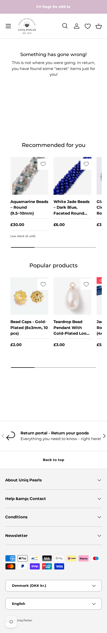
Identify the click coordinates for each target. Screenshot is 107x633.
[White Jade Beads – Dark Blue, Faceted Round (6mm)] (72, 176)
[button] (98, 26)
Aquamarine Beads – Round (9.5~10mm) (29, 207)
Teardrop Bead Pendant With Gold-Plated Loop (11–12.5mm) (71, 330)
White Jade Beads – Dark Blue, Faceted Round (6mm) (72, 210)
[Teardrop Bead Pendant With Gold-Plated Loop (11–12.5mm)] (72, 296)
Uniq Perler (24, 620)
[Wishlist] (87, 26)
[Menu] (8, 26)
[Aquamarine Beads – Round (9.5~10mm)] (29, 176)
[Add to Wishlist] (43, 164)
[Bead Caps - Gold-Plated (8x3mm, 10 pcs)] (29, 296)
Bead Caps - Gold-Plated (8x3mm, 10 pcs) (29, 327)
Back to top (53, 460)
